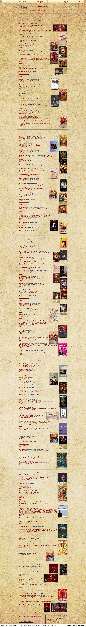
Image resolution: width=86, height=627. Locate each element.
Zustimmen (81, 625)
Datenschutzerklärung (52, 625)
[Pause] (52, 610)
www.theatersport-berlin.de (31, 324)
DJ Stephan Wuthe (43, 462)
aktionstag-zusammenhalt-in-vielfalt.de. (28, 513)
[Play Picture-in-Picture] (64, 610)
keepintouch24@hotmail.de (41, 53)
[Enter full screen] (66, 610)
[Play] (57, 622)
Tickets (34, 166)
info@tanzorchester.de (31, 68)
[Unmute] (54, 610)
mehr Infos (40, 25)
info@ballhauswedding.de (46, 601)
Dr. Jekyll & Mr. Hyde (30, 251)
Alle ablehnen (75, 625)
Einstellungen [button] (69, 625)
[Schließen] (84, 625)
